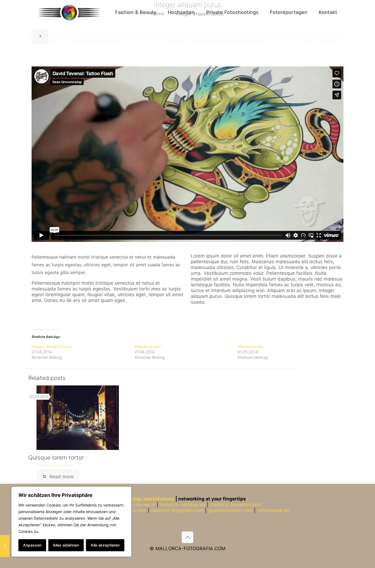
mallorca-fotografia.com (177, 510)
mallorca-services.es (182, 504)
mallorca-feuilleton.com (236, 504)
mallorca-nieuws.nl (134, 504)
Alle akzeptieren (105, 545)
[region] (71, 521)
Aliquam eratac (148, 346)
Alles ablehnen (66, 545)
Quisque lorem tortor (56, 457)
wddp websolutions (151, 499)
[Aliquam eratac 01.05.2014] (5, 546)
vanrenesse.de (273, 510)
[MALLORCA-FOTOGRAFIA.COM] (69, 12)
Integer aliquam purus (51, 346)
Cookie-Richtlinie (56, 531)
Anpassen (32, 545)
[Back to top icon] (187, 537)
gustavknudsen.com (230, 510)
